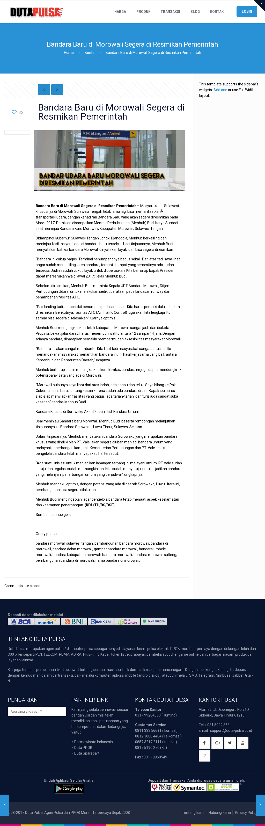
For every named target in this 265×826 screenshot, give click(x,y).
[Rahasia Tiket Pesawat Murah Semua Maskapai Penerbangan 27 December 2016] (260, 805)
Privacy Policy (246, 812)
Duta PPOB (83, 747)
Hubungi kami (220, 812)
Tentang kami (193, 812)
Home (69, 52)
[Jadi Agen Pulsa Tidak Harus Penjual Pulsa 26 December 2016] (4, 805)
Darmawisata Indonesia (93, 742)
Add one (220, 90)
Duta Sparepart (86, 753)
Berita (89, 52)
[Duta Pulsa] (36, 11)
